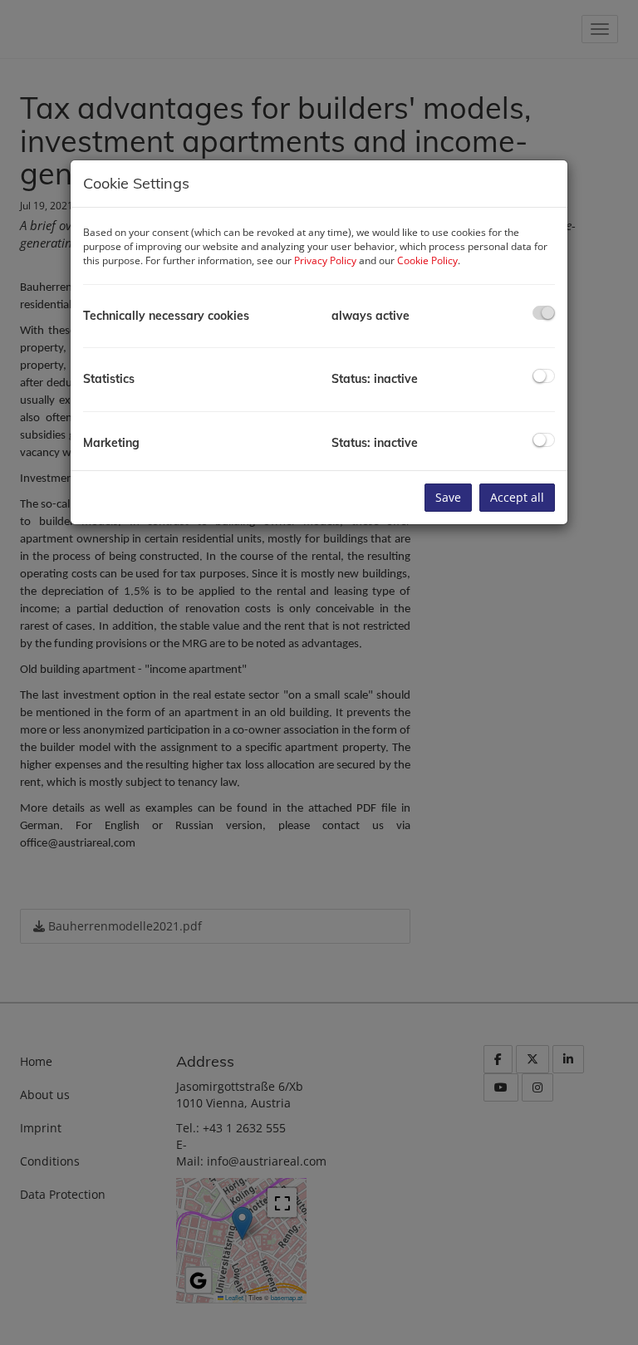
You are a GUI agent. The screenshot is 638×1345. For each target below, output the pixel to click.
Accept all (517, 497)
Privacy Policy (325, 260)
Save (448, 497)
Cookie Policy (427, 260)
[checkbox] (543, 313)
